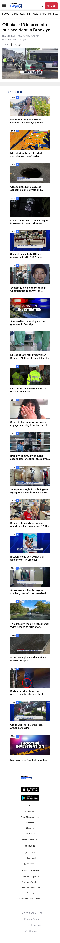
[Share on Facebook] (11, 44)
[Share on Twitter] (15, 44)
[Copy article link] (19, 44)
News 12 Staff (8, 36)
